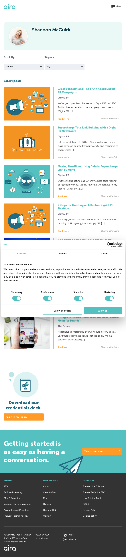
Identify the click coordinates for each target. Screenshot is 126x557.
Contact (47, 516)
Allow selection (62, 310)
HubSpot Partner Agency (16, 516)
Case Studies (49, 492)
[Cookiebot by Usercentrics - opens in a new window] (109, 244)
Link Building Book (92, 498)
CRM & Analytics (12, 498)
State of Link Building (93, 486)
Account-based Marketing (16, 510)
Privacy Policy (89, 510)
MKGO (86, 504)
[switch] (47, 298)
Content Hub (49, 510)
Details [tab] (63, 253)
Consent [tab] (21, 253)
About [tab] (104, 253)
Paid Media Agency (13, 492)
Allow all (102, 310)
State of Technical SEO (94, 492)
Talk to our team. (94, 451)
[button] (116, 6)
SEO (6, 486)
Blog (45, 498)
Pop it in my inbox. (16, 416)
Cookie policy (90, 516)
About (46, 486)
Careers (47, 504)
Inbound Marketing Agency (17, 504)
